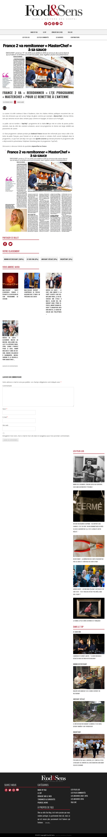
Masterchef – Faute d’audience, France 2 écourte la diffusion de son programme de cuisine (10, 294)
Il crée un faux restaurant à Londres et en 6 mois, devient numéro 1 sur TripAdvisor (87, 725)
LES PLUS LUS (26, 37)
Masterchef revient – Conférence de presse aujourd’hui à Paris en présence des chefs (32, 293)
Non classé (20, 102)
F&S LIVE (70, 32)
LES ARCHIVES (59, 37)
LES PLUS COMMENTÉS (43, 37)
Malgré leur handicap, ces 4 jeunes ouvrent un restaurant (86, 692)
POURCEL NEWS (43, 802)
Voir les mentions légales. (63, 835)
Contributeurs (75, 37)
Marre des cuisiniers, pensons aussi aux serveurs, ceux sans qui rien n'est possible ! (88, 485)
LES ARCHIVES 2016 (77, 799)
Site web (5, 425)
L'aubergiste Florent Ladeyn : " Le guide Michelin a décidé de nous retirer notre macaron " (87, 657)
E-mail (5, 417)
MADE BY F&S (34, 32)
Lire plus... (47, 823)
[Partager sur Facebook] (5, 246)
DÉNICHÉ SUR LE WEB (57, 32)
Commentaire (7, 386)
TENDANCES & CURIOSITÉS (46, 799)
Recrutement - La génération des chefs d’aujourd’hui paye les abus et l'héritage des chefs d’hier (88, 560)
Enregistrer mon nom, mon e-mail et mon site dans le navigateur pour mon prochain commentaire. (36, 436)
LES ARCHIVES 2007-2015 (79, 796)
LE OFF (44, 32)
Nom (5, 409)
